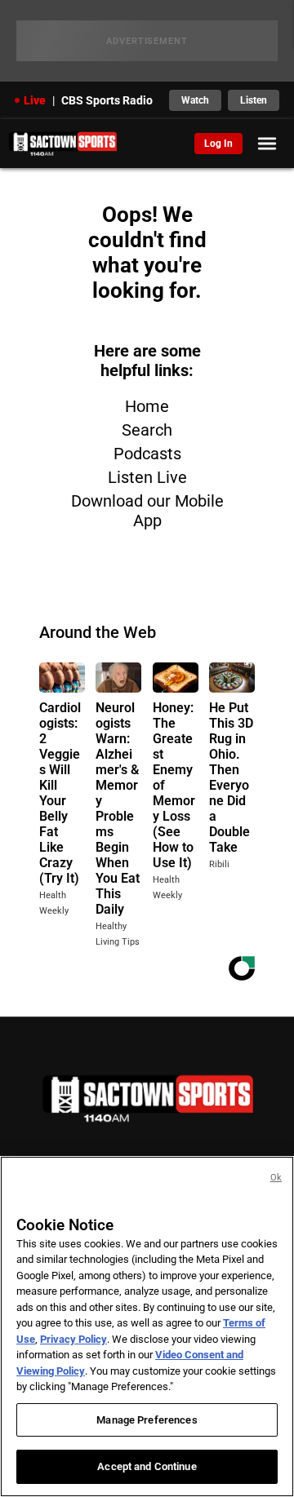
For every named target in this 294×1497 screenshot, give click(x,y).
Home (147, 406)
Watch (195, 100)
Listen (253, 100)
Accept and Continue (146, 1466)
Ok (276, 1177)
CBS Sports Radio (107, 100)
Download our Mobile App (147, 510)
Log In (218, 143)
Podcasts (147, 453)
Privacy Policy (73, 1339)
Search (147, 430)
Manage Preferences (146, 1420)
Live (35, 100)
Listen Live (147, 477)
